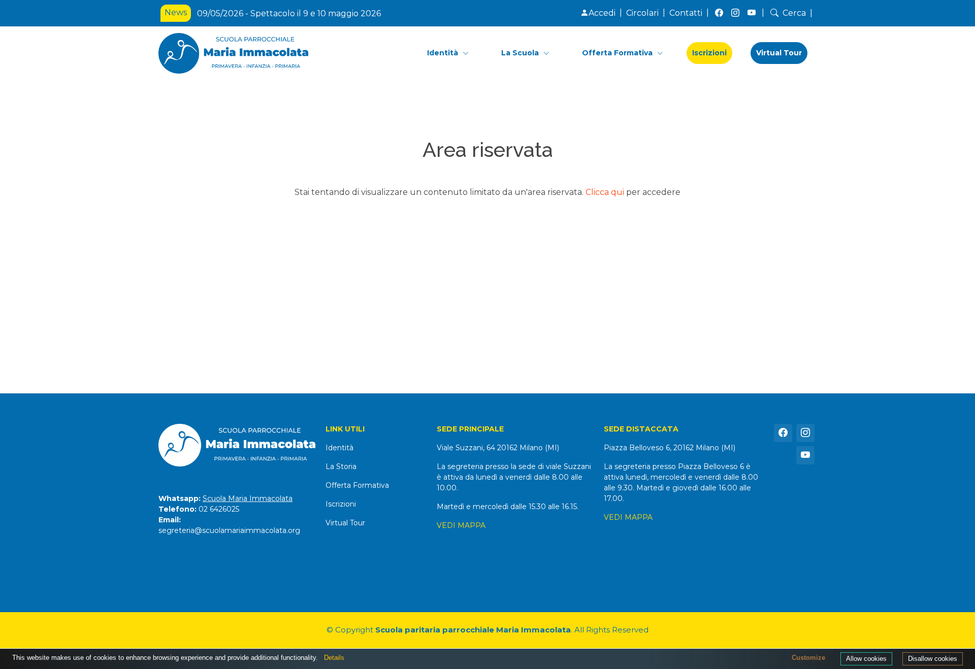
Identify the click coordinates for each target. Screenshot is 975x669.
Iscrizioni (709, 52)
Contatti (685, 13)
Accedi (602, 13)
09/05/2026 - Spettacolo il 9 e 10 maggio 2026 (289, 13)
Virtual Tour (779, 52)
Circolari (642, 13)
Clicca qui (605, 192)
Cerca (794, 13)
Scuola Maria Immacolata (247, 498)
